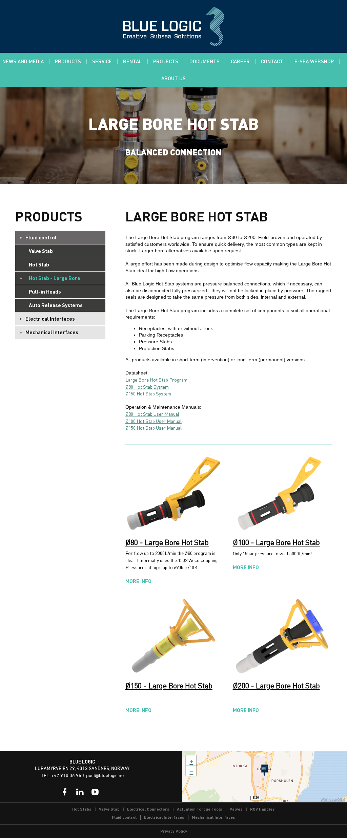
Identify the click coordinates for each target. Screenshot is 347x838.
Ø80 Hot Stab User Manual (152, 414)
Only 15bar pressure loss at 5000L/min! (276, 553)
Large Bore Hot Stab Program (156, 380)
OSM (341, 799)
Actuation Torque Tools (199, 809)
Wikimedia (328, 799)
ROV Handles (262, 809)
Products (48, 216)
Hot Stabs (81, 809)
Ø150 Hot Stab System (148, 393)
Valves (236, 809)
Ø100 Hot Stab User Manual (153, 421)
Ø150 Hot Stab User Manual (153, 428)
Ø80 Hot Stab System (147, 387)
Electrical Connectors (148, 809)
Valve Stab (109, 809)
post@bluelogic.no (105, 776)
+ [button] (191, 760)
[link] (64, 792)
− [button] (191, 770)
